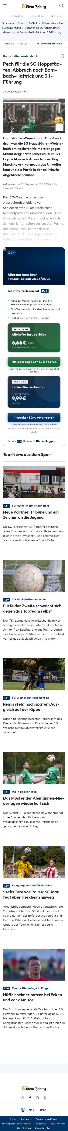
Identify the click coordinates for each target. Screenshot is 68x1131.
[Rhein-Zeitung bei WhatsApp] (22, 1098)
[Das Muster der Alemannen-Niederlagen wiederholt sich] (34, 768)
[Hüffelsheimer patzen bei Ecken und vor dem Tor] (34, 965)
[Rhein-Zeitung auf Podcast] (45, 1098)
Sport (21, 23)
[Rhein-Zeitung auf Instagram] (37, 1098)
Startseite (8, 23)
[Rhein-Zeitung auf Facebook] (30, 1098)
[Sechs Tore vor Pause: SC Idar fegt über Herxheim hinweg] (34, 862)
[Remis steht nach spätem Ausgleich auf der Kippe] (34, 674)
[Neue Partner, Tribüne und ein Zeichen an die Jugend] (34, 482)
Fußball (33, 23)
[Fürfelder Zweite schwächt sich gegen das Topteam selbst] (34, 576)
